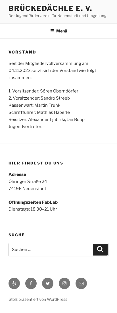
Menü (61, 30)
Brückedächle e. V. (50, 8)
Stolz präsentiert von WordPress (38, 299)
